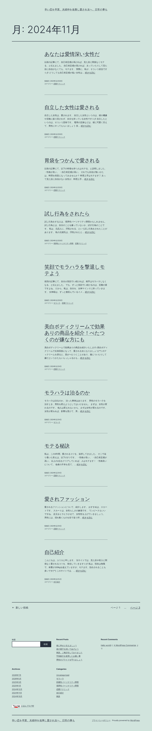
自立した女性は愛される (72, 107)
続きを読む (90, 73)
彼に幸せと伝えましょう (66, 645)
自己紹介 (54, 552)
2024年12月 (17, 689)
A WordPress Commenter (125, 645)
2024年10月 (17, 696)
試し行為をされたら (67, 213)
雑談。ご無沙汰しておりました (69, 652)
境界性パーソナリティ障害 (63, 243)
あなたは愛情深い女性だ (72, 54)
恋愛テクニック (59, 84)
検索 (14, 640)
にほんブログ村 (27, 706)
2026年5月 (16, 679)
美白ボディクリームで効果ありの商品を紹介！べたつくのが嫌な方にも (74, 332)
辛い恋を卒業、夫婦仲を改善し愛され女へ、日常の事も (76, 9)
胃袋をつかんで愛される (72, 160)
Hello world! (106, 645)
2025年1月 (16, 686)
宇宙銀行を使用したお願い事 (68, 656)
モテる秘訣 (57, 446)
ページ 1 (115, 607)
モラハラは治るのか (67, 393)
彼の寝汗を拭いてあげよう (67, 649)
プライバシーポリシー (101, 720)
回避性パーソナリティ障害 (67, 682)
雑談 (58, 696)
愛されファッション (67, 499)
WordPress (135, 720)
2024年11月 (17, 693)
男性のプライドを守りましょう (69, 660)
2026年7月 (16, 675)
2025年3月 (16, 682)
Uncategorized (62, 675)
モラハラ (57, 303)
